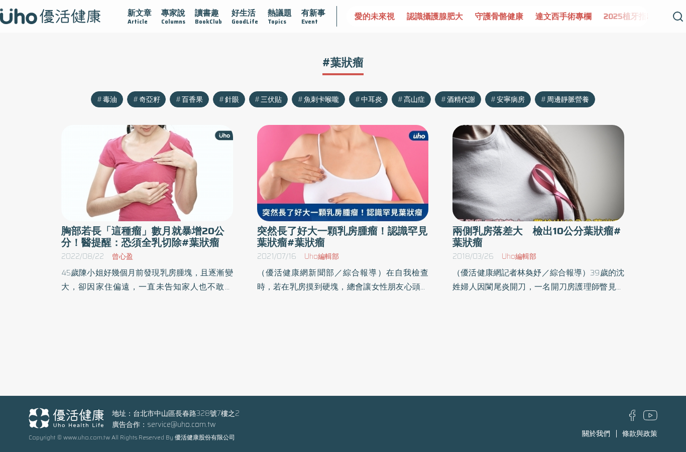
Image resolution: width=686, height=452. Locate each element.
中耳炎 (371, 99)
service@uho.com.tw (181, 424)
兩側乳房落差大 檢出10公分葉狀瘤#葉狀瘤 (536, 237)
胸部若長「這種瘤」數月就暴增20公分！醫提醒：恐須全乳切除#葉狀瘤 (142, 237)
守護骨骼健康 (499, 16)
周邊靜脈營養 (568, 99)
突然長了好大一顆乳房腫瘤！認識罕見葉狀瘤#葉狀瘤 (342, 237)
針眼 (232, 99)
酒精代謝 (461, 99)
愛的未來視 (375, 16)
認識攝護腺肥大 (435, 16)
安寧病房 (511, 99)
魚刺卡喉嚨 (321, 99)
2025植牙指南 (629, 16)
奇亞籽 (149, 99)
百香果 (192, 99)
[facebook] (632, 418)
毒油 (110, 99)
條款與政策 (639, 433)
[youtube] (650, 417)
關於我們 (596, 433)
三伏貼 (271, 99)
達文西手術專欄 (563, 16)
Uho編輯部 (321, 256)
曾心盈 (122, 256)
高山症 (414, 99)
